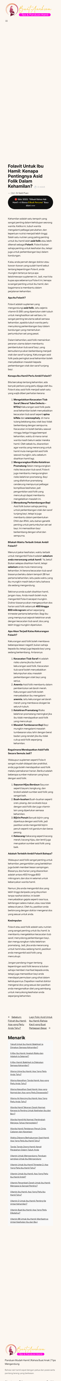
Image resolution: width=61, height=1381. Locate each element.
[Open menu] (6, 21)
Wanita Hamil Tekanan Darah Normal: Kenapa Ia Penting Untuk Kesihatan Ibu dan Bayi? (30, 1110)
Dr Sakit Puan (22, 193)
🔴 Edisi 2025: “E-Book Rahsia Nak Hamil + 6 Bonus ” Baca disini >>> (30, 202)
